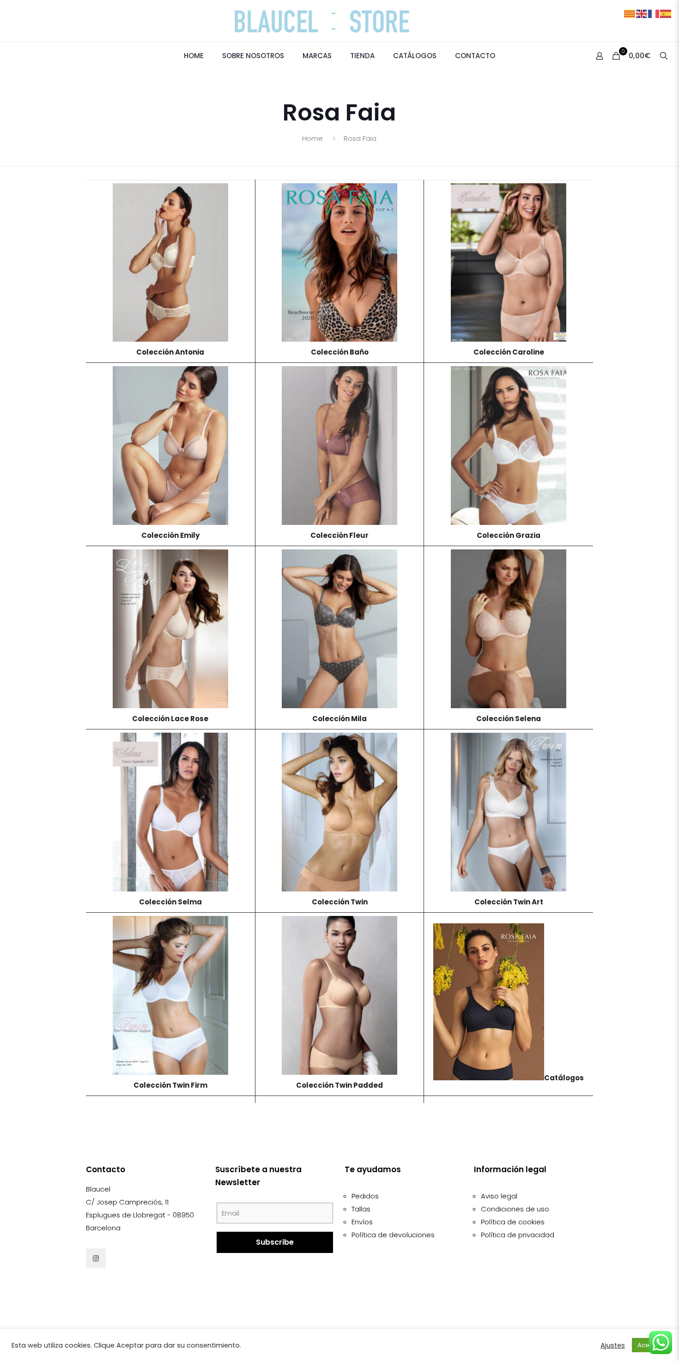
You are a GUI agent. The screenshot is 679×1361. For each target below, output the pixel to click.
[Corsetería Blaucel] (339, 21)
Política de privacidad (517, 1235)
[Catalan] (630, 13)
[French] (654, 13)
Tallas (361, 1209)
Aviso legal (499, 1196)
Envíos (362, 1222)
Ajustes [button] (612, 1345)
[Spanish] (666, 13)
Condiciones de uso (515, 1209)
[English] (642, 13)
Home (312, 138)
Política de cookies (513, 1222)
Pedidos (365, 1196)
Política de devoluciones (393, 1235)
